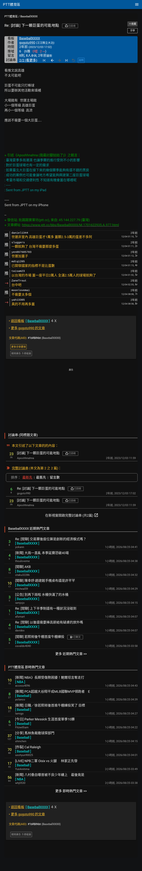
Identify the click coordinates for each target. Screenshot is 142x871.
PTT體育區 (11, 16)
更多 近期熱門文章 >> (71, 654)
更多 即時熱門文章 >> (71, 791)
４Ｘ (33, 321)
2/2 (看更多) (28, 60)
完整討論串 (20, 468)
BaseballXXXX (29, 16)
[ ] (27, 543)
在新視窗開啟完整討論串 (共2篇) (71, 515)
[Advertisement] (71, 398)
